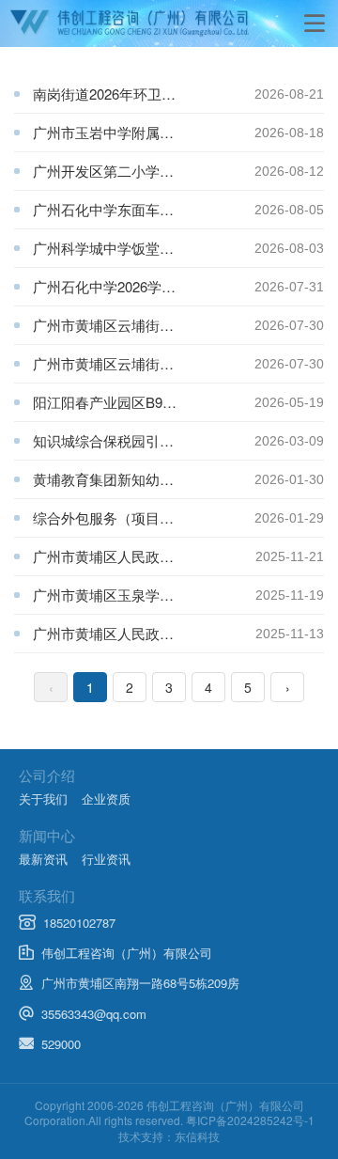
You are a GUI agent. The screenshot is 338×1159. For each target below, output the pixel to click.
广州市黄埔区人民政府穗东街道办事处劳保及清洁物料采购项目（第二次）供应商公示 (144, 556)
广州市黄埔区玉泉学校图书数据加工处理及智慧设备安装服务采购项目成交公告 (144, 594)
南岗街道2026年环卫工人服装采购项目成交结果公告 (143, 93)
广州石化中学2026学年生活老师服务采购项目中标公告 (143, 286)
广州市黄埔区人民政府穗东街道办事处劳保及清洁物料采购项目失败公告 (144, 633)
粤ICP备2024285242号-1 (250, 1120)
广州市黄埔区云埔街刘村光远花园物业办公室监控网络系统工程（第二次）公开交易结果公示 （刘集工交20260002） (143, 363)
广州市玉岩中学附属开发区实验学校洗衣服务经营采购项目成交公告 (143, 132)
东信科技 (197, 1136)
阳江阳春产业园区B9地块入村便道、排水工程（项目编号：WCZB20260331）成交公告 (143, 402)
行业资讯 (106, 859)
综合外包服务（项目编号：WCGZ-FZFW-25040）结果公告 (143, 517)
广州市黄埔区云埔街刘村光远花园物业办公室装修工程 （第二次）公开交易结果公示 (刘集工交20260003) (143, 325)
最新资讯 (43, 859)
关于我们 (43, 798)
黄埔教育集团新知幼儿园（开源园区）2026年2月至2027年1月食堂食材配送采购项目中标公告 (143, 479)
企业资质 (106, 798)
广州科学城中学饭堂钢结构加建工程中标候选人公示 (143, 248)
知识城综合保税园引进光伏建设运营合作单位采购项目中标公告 (143, 440)
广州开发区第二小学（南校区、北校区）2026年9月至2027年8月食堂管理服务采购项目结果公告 (143, 170)
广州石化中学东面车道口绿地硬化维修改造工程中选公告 (143, 209)
